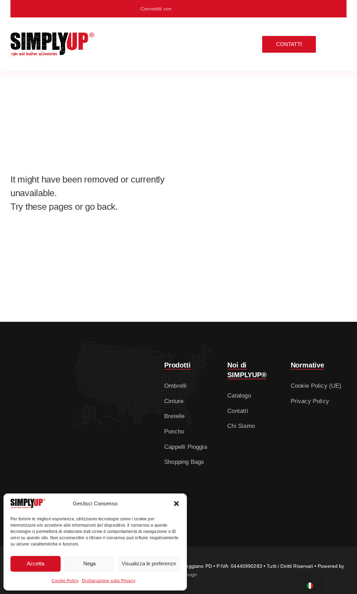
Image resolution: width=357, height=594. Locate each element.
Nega (89, 563)
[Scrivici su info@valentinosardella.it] (203, 9)
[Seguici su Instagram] (192, 9)
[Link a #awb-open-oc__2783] (342, 44)
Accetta (35, 563)
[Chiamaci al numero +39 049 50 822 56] (214, 9)
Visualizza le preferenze (149, 563)
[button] (176, 503)
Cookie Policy (65, 580)
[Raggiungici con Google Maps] (180, 9)
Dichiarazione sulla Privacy (108, 580)
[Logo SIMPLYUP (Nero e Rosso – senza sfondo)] (52, 35)
